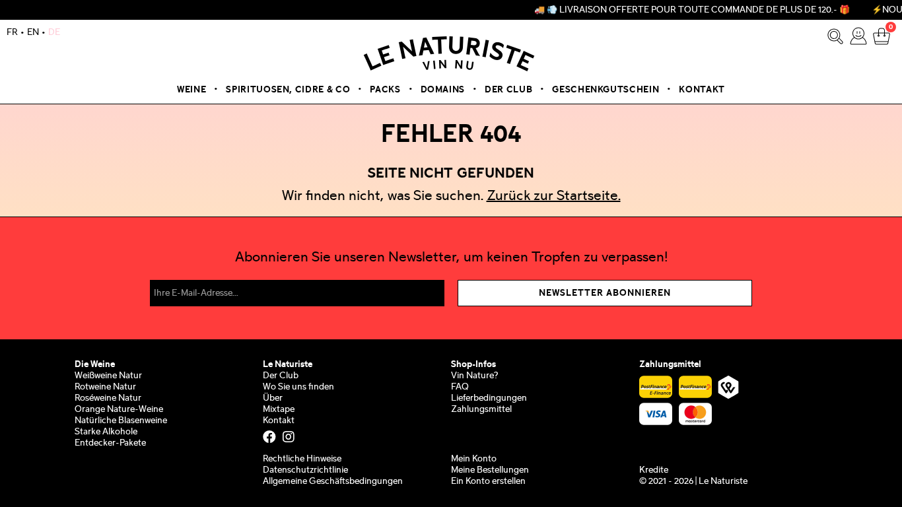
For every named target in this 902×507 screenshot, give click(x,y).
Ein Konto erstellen (488, 481)
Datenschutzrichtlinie (305, 470)
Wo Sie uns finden (298, 387)
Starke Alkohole (106, 432)
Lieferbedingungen (489, 398)
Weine (191, 89)
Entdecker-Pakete (110, 443)
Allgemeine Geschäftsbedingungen (333, 481)
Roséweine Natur (108, 398)
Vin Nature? (474, 376)
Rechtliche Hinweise (302, 459)
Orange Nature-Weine (119, 409)
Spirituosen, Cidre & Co (288, 89)
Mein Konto (474, 459)
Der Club (508, 89)
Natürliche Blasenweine (121, 420)
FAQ (460, 387)
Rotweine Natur (105, 387)
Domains (443, 89)
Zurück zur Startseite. (554, 197)
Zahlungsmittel (481, 409)
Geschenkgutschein (605, 89)
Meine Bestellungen (490, 470)
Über (273, 398)
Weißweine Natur (108, 376)
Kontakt (702, 89)
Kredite (653, 470)
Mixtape (279, 409)
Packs (385, 89)
